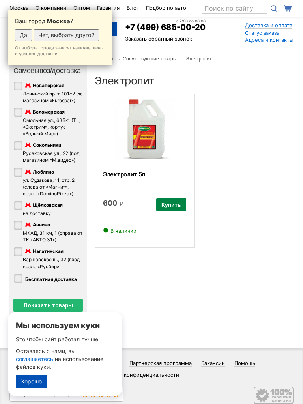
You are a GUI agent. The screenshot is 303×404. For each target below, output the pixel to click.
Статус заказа (262, 33)
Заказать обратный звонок (158, 39)
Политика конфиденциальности (138, 375)
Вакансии (213, 363)
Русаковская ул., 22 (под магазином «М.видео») (51, 152)
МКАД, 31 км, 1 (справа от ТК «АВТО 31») (52, 232)
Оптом (81, 8)
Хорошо (31, 381)
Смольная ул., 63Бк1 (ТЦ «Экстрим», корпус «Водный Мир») (51, 123)
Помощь (244, 363)
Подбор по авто (166, 8)
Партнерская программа (160, 363)
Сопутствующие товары (150, 59)
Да (23, 35)
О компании (51, 8)
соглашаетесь (34, 358)
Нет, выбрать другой (66, 35)
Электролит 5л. (125, 174)
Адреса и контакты (269, 40)
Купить (171, 205)
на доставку (43, 209)
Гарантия (108, 8)
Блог (133, 8)
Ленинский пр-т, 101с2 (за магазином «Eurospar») (53, 92)
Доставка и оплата (268, 25)
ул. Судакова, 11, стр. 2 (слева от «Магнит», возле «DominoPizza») (49, 182)
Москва (18, 8)
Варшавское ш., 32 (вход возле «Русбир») (51, 259)
